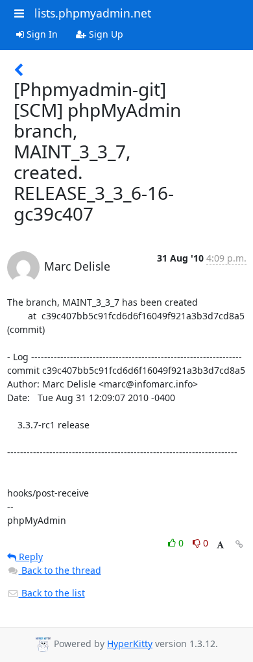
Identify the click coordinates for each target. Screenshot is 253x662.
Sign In (41, 34)
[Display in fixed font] (220, 545)
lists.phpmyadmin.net (92, 13)
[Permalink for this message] (239, 544)
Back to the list (52, 593)
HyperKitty (129, 643)
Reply (29, 556)
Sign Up (104, 34)
